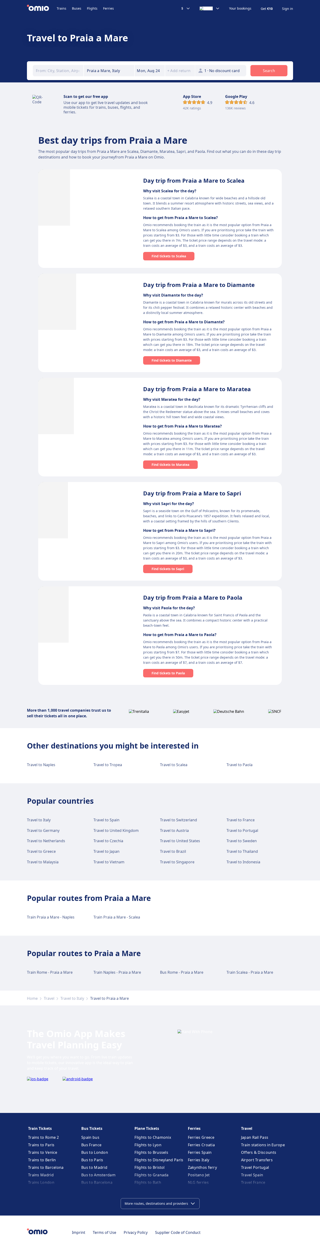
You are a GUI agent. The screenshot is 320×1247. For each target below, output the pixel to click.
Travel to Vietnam (108, 862)
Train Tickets (40, 1128)
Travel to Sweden (242, 840)
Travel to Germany (43, 830)
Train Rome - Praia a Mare (50, 972)
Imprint (78, 1232)
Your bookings (240, 8)
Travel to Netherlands (46, 840)
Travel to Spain (106, 819)
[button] (150, 70)
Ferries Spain (200, 1152)
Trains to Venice (42, 1152)
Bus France (91, 1144)
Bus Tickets (91, 1128)
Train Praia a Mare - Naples (50, 917)
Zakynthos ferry (202, 1167)
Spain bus (90, 1137)
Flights (92, 8)
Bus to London (94, 1152)
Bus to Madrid (94, 1167)
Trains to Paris (41, 1144)
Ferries (108, 8)
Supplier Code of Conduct (178, 1232)
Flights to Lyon (147, 1144)
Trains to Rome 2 (43, 1137)
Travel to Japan (106, 851)
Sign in (287, 9)
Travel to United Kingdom (116, 830)
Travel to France (241, 819)
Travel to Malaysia (43, 862)
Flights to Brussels (151, 1152)
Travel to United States (180, 840)
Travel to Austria (174, 830)
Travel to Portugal (242, 830)
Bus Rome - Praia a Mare (181, 972)
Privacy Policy (136, 1232)
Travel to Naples (41, 764)
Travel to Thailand (242, 851)
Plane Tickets (146, 1128)
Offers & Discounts (258, 1152)
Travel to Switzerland (178, 819)
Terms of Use (104, 1232)
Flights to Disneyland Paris (158, 1159)
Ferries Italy (198, 1159)
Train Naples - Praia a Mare (117, 972)
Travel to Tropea (107, 764)
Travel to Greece (41, 851)
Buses (76, 8)
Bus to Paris (92, 1159)
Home (32, 998)
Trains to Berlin (42, 1159)
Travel (49, 998)
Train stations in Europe (263, 1144)
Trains (61, 8)
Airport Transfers (257, 1159)
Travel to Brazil (173, 851)
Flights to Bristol (149, 1167)
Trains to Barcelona (46, 1167)
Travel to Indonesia (243, 862)
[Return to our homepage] (42, 8)
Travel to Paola (240, 764)
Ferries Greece (201, 1137)
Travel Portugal (255, 1167)
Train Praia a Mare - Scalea (116, 917)
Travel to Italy (39, 819)
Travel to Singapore (177, 862)
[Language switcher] (210, 8)
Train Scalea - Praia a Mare (250, 972)
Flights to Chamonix (152, 1137)
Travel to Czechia (108, 840)
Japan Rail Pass (254, 1137)
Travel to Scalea (173, 764)
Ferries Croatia (201, 1144)
